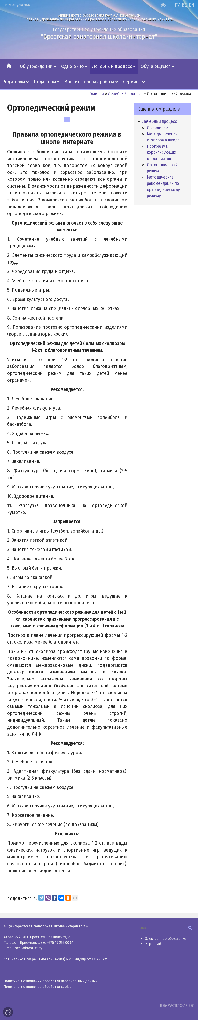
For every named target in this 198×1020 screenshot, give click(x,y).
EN (191, 5)
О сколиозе (157, 127)
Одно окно (72, 66)
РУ (177, 5)
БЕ (184, 5)
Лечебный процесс (112, 66)
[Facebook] (54, 898)
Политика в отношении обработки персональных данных (50, 981)
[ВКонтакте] (61, 898)
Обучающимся (156, 66)
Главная (96, 93)
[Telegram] (41, 898)
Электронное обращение (165, 938)
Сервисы (132, 82)
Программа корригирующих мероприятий (161, 152)
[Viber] (48, 898)
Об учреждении (36, 66)
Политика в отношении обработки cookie (37, 986)
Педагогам (45, 82)
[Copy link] (75, 898)
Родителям (13, 82)
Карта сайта (154, 943)
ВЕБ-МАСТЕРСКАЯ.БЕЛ (177, 1005)
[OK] (68, 898)
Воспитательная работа (89, 82)
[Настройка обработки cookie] (8, 1012)
